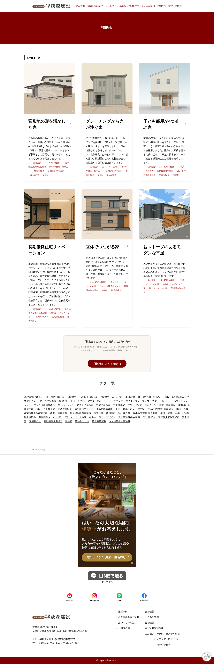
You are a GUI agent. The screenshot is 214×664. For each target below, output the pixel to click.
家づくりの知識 (117, 6)
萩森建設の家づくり (97, 6)
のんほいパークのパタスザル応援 (162, 633)
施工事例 (80, 6)
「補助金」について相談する (107, 363)
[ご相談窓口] (107, 565)
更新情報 (149, 611)
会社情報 (161, 6)
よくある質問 (148, 6)
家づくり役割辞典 (154, 628)
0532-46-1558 (46, 643)
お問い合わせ (175, 6)
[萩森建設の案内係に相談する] (206, 656)
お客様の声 (133, 6)
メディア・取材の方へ (168, 639)
